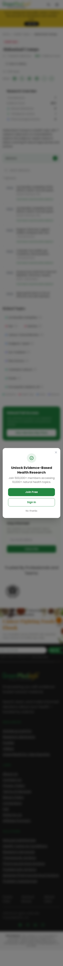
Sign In (31, 502)
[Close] (56, 452)
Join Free (31, 492)
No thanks (31, 510)
